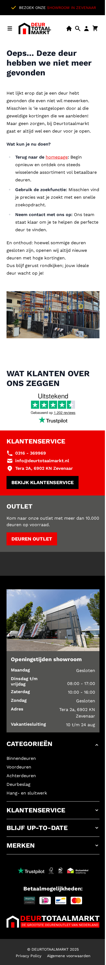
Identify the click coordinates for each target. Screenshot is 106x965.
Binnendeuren (21, 758)
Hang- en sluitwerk (27, 793)
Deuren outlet (31, 539)
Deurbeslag (18, 784)
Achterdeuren (21, 775)
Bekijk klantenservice (42, 482)
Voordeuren (19, 767)
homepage (57, 157)
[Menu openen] (10, 28)
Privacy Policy (28, 956)
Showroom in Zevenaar (71, 7)
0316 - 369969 (30, 453)
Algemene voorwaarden (69, 956)
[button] (53, 745)
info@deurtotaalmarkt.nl (42, 460)
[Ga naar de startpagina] (34, 28)
